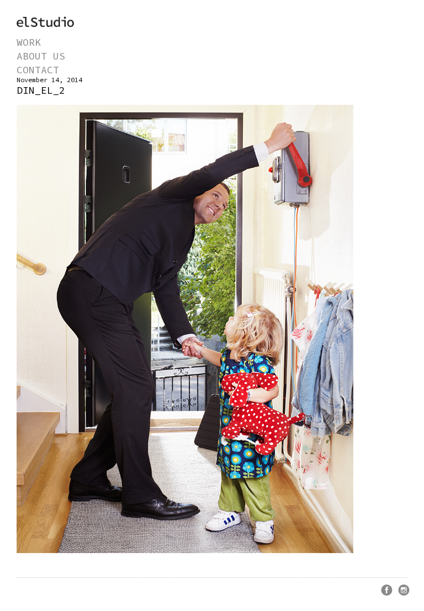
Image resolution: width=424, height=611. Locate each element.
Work (29, 42)
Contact (38, 69)
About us (41, 56)
